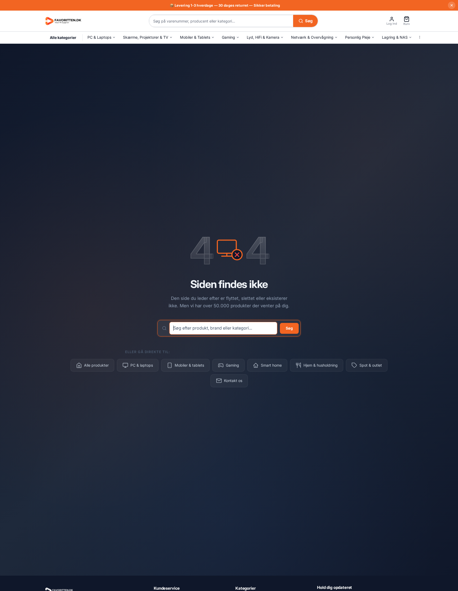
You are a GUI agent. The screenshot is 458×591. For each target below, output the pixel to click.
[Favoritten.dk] (63, 21)
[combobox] (221, 21)
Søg (289, 328)
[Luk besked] (451, 5)
